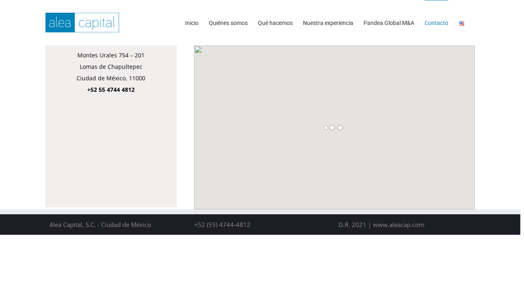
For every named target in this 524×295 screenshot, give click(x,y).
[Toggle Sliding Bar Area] (516, 7)
